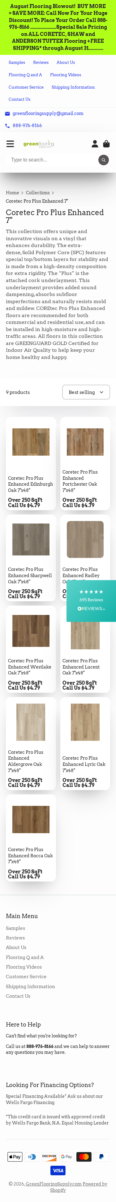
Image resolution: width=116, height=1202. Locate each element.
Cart (106, 144)
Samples (17, 62)
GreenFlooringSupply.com (54, 1184)
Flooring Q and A (25, 75)
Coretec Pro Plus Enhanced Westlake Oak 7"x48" (31, 649)
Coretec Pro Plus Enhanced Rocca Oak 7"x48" (31, 838)
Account (95, 144)
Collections (38, 192)
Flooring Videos (65, 75)
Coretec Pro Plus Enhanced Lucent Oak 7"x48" (85, 649)
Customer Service (26, 87)
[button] (91, 601)
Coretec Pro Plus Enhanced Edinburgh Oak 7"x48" (31, 463)
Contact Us (19, 99)
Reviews (41, 62)
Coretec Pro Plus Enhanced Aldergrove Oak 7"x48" (31, 743)
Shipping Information (73, 87)
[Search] (103, 160)
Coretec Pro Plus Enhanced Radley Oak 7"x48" (85, 558)
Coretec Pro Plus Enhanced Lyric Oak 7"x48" (85, 743)
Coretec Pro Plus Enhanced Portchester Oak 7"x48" (85, 463)
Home (12, 192)
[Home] (38, 144)
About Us (66, 62)
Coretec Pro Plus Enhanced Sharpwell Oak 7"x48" (31, 558)
